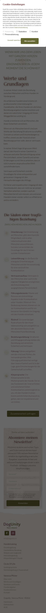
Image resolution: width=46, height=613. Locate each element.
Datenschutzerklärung (21, 27)
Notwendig (9, 32)
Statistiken (23, 32)
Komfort (35, 32)
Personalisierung (12, 34)
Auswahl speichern (14, 40)
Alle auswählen (29, 41)
